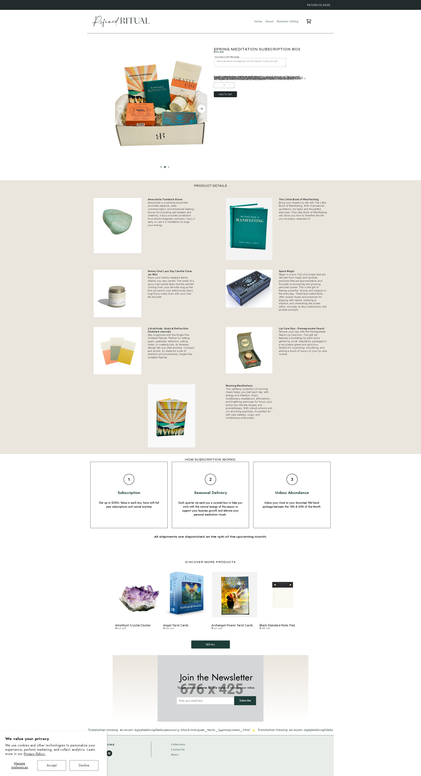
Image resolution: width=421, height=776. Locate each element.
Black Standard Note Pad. (277, 625)
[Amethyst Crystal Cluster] (138, 596)
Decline (84, 765)
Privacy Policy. (34, 754)
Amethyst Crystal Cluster (133, 625)
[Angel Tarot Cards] (186, 596)
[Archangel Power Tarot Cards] (234, 596)
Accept (52, 765)
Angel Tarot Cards (175, 625)
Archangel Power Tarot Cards (232, 625)
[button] (161, 167)
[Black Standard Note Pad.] (282, 596)
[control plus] (231, 85)
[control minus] (217, 85)
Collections (178, 744)
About (175, 754)
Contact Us (178, 749)
